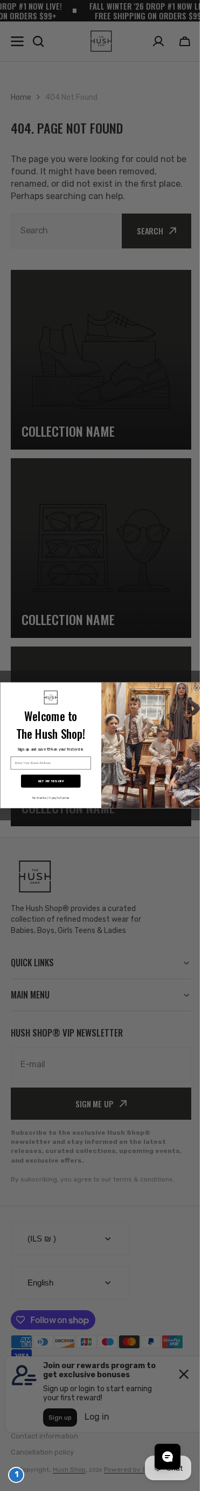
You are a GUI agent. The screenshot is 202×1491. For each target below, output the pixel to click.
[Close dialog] (192, 688)
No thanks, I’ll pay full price (46, 798)
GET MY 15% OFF (46, 781)
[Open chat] (159, 1457)
